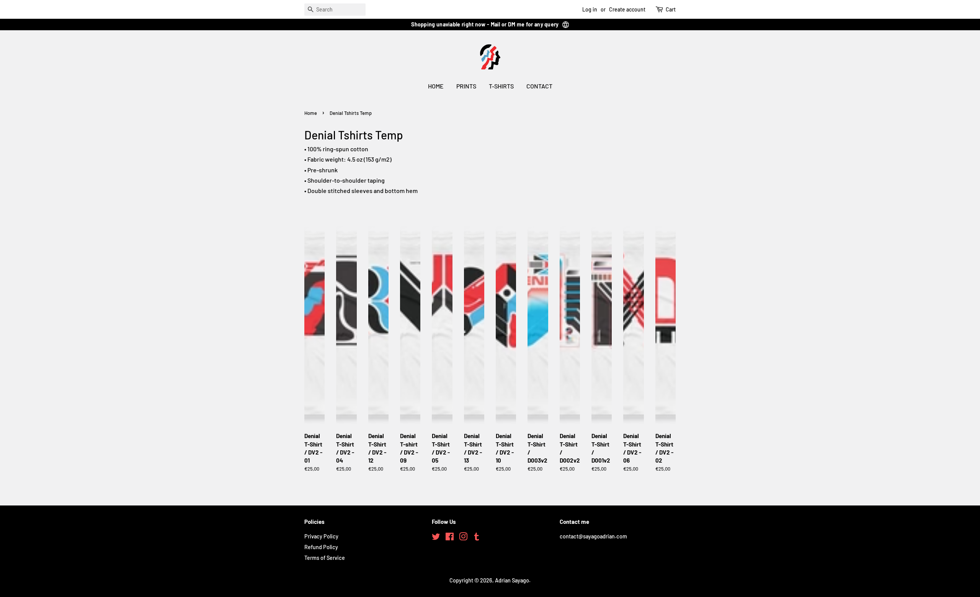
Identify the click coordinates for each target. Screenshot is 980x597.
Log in (589, 9)
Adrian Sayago (512, 580)
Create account (627, 9)
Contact (539, 86)
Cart (671, 9)
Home (436, 86)
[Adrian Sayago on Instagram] (463, 538)
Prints (466, 86)
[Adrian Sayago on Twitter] (436, 538)
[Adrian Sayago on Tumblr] (476, 538)
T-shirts (501, 86)
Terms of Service (324, 557)
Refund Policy (321, 547)
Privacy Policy (321, 536)
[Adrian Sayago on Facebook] (449, 538)
